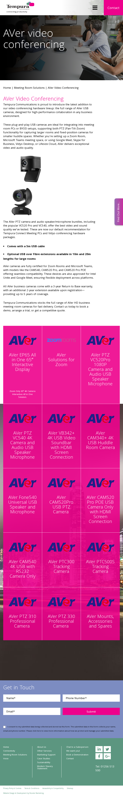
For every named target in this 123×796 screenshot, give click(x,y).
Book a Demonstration (77, 755)
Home (7, 88)
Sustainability (43, 762)
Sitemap (70, 788)
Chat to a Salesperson (77, 747)
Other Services (44, 751)
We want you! (73, 751)
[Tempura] (20, 4)
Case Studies (43, 759)
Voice (5, 759)
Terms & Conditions (32, 788)
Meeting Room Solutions (29, 88)
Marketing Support (46, 755)
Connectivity (9, 751)
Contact (113, 8)
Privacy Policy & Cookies (12, 788)
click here (37, 731)
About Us (41, 747)
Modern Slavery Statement (45, 767)
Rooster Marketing (36, 793)
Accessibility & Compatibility (53, 788)
